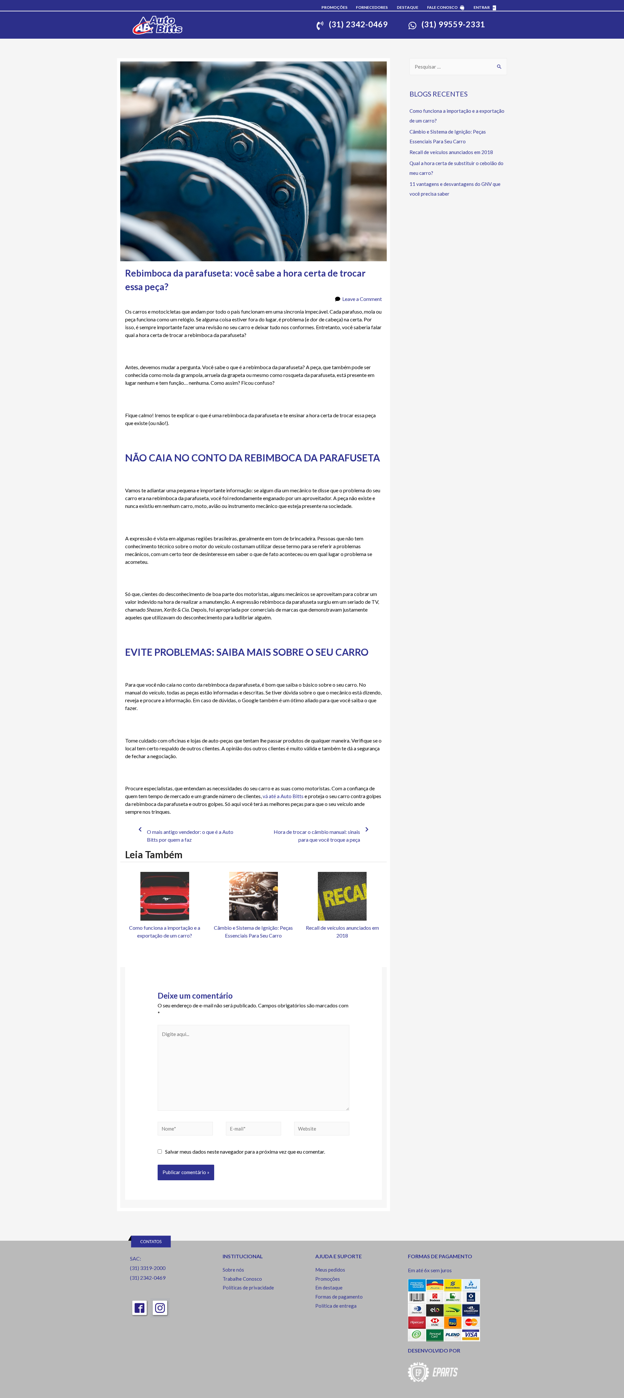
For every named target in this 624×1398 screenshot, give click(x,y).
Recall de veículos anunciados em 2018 (451, 152)
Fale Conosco (442, 7)
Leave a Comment (362, 299)
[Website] (321, 1129)
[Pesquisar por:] (458, 67)
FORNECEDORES (372, 7)
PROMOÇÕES (334, 7)
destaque (407, 7)
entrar (482, 7)
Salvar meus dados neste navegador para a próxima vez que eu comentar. (245, 1151)
